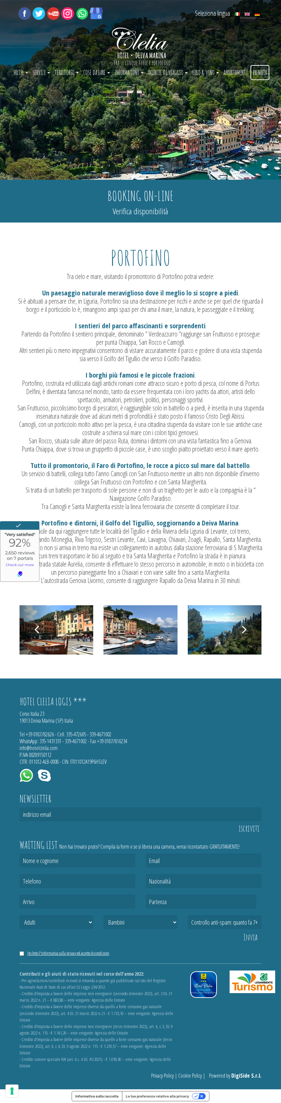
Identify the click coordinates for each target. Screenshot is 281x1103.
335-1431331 (50, 741)
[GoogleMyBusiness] (96, 13)
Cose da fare (95, 72)
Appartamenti (235, 72)
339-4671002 (100, 734)
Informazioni (127, 72)
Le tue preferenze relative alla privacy (157, 1096)
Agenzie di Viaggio (166, 72)
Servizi (40, 72)
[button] (37, 630)
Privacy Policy (162, 1075)
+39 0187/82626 (40, 734)
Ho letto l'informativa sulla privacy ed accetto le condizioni (68, 953)
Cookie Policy (190, 1075)
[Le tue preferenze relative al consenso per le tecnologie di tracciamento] (12, 1091)
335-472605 (76, 734)
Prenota (260, 72)
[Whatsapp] (82, 13)
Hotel (19, 72)
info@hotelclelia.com (39, 748)
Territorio (64, 72)
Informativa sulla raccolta (97, 1096)
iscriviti (249, 828)
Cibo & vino (204, 72)
